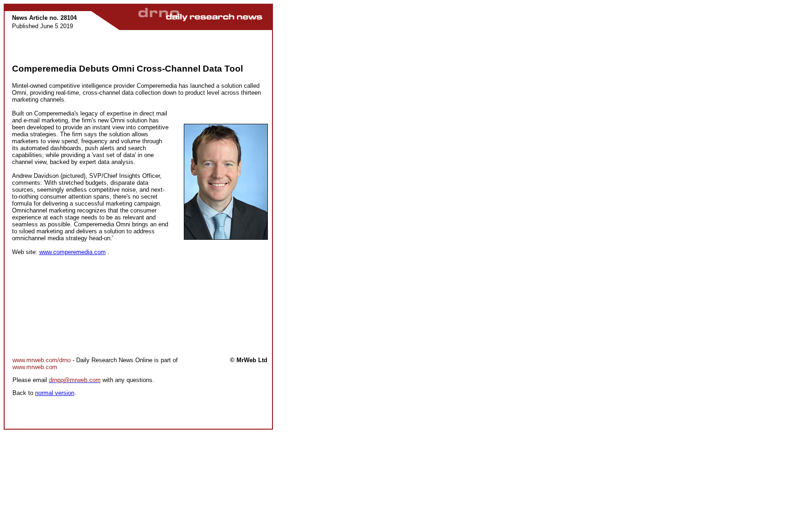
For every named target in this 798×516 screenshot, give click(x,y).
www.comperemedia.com (72, 252)
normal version (54, 392)
